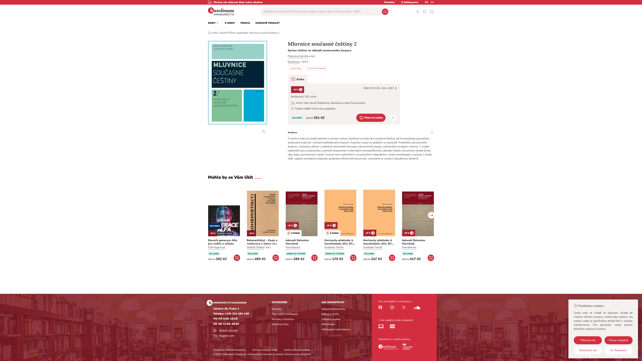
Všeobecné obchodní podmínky (229, 349)
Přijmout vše (588, 340)
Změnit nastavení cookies (297, 349)
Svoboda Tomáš (333, 247)
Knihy (215, 32)
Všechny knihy (280, 324)
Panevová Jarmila (298, 56)
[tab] (298, 79)
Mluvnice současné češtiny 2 (264, 32)
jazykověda (242, 32)
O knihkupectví (409, 2)
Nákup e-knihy (330, 314)
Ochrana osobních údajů (264, 349)
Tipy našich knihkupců (285, 314)
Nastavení (620, 350)
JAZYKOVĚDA (227, 32)
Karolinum (294, 62)
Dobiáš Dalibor (256, 247)
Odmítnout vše (588, 350)
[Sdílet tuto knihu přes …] (263, 131)
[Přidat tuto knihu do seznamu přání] (393, 117)
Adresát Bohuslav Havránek (297, 242)
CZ (426, 2)
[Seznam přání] (424, 11)
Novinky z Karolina (283, 319)
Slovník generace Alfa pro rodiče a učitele (222, 242)
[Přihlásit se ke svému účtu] (417, 11)
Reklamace (328, 324)
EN (432, 2)
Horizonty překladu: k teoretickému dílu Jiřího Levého (340, 242)
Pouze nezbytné (618, 340)
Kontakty (389, 2)
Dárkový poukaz (331, 319)
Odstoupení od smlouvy (336, 329)
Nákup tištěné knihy (333, 309)
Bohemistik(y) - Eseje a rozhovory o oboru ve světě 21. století (262, 242)
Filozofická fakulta (316, 68)
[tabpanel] (344, 104)
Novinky (276, 309)
